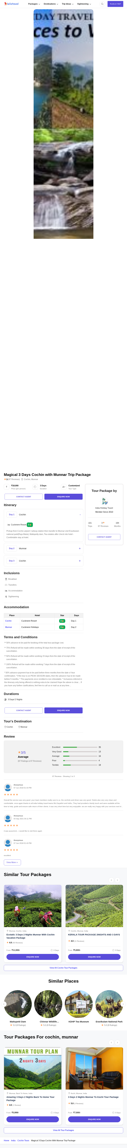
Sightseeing (83, 4)
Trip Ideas (66, 4)
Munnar (34, 479)
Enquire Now (32, 957)
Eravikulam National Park (109, 1021)
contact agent (23, 497)
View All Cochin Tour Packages (63, 968)
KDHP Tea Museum (79, 1021)
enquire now (63, 497)
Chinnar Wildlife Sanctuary (48, 1021)
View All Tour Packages (63, 1130)
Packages (33, 4)
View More (11, 862)
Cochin (27, 479)
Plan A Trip (115, 4)
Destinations (50, 4)
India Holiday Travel (104, 508)
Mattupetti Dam (18, 1021)
